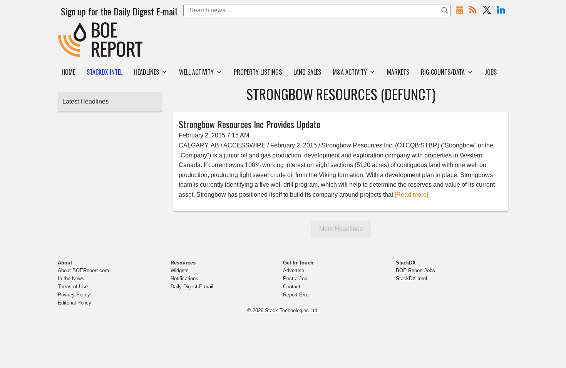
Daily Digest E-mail (192, 286)
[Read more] (411, 194)
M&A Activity (350, 72)
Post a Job (295, 278)
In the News (71, 278)
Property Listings (258, 72)
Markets (398, 72)
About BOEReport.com (83, 270)
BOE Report (74, 27)
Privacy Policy (74, 295)
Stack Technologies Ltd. (292, 310)
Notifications (184, 278)
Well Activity (196, 72)
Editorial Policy (74, 303)
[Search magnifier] (444, 10)
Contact (291, 286)
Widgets (180, 270)
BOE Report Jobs (415, 270)
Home (68, 72)
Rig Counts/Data (443, 72)
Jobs (491, 72)
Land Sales (307, 72)
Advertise (293, 270)
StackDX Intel (411, 278)
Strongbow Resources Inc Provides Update (249, 124)
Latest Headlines (85, 101)
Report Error (296, 295)
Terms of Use (73, 286)
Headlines (146, 72)
